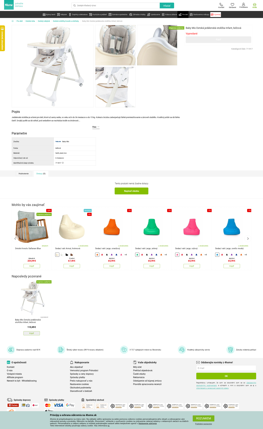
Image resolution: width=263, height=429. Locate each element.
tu (108, 425)
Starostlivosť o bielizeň (81, 391)
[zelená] (137, 255)
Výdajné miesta (14, 374)
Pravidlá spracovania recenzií (147, 384)
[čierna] (67, 255)
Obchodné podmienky (80, 388)
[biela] (62, 255)
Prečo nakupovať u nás (81, 381)
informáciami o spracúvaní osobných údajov (212, 388)
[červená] (102, 255)
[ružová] (121, 255)
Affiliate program (15, 377)
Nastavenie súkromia (147, 423)
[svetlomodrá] (217, 255)
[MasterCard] (47, 405)
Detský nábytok (44, 21)
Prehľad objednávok (142, 370)
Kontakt (10, 367)
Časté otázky (139, 374)
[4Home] (13, 21)
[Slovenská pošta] (25, 405)
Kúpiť (218, 39)
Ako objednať (76, 367)
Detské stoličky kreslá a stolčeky (66, 21)
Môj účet (137, 367)
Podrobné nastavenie (203, 424)
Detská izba (30, 21)
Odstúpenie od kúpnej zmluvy (147, 381)
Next (247, 238)
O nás (9, 370)
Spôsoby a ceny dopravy (82, 374)
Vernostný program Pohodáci (84, 370)
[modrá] (116, 255)
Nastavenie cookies (79, 384)
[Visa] (58, 405)
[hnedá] (72, 255)
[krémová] (57, 255)
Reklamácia (139, 377)
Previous (15, 238)
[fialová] (112, 255)
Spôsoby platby (77, 377)
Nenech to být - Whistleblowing (22, 381)
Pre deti (20, 21)
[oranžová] (97, 255)
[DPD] (35, 405)
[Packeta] (13, 405)
